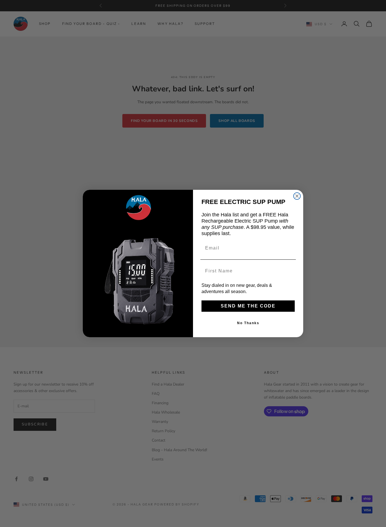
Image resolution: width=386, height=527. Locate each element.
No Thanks (248, 323)
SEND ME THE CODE (248, 306)
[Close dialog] (297, 196)
